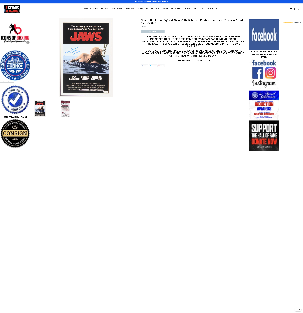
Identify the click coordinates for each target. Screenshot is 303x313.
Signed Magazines (175, 8)
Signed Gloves (131, 8)
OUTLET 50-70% (199, 8)
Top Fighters (95, 8)
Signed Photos (154, 8)
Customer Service (213, 8)
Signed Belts (164, 8)
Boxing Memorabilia (118, 8)
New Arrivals (105, 8)
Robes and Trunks (142, 8)
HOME (86, 8)
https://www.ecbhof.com (7, 81)
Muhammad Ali (187, 8)
